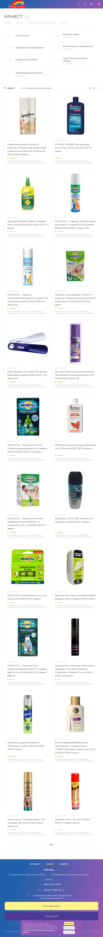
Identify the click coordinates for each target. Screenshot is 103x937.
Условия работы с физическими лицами (27, 875)
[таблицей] (98, 88)
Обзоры (49, 879)
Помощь (49, 870)
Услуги (64, 864)
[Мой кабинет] (91, 4)
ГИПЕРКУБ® (95, 931)
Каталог (35, 864)
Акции (50, 864)
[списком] (94, 88)
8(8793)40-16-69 (52, 884)
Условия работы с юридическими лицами (70, 875)
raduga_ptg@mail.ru (53, 890)
